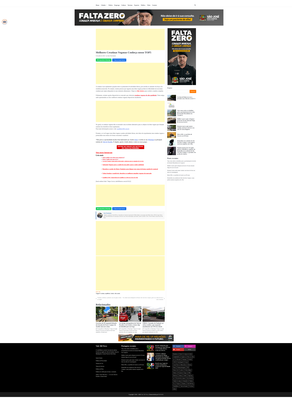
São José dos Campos (180, 378)
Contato (154, 5)
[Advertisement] (130, 39)
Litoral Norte (176, 364)
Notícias (189, 364)
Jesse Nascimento (107, 213)
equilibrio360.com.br (123, 129)
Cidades (103, 5)
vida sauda (117, 293)
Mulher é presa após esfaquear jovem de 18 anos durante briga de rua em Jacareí (186, 120)
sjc (173, 378)
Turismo (130, 5)
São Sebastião (190, 378)
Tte (174, 383)
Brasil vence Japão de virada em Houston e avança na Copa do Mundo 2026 (162, 366)
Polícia (111, 5)
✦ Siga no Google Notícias (119, 60)
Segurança (190, 375)
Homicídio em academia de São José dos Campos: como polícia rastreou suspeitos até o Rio (186, 142)
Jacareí (186, 362)
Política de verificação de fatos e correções (106, 371)
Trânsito (191, 381)
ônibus (174, 389)
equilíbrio (107, 293)
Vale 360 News (190, 383)
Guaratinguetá (180, 362)
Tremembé (185, 381)
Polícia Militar (188, 370)
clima (192, 356)
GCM (174, 362)
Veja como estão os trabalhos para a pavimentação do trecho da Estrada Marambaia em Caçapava (186, 113)
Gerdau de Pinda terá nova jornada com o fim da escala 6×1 (186, 97)
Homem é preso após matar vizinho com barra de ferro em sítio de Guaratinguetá (185, 128)
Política (143, 5)
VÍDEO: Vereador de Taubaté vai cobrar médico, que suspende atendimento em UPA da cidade (153, 324)
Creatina (102, 293)
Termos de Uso (99, 363)
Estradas (190, 359)
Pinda (174, 367)
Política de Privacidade (101, 360)
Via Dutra (191, 386)
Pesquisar (169, 88)
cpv (174, 359)
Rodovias (175, 375)
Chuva (188, 356)
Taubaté (174, 381)
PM (188, 367)
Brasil (181, 354)
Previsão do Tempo (182, 372)
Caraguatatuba (176, 356)
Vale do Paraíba (107, 142)
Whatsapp (151, 140)
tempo (136, 140)
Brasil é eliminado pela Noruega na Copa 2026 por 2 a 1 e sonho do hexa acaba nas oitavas (162, 348)
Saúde (112, 293)
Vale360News (176, 386)
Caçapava (183, 356)
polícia (181, 370)
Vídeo (148, 5)
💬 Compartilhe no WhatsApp (103, 60)
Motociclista (183, 364)
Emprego (117, 5)
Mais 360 (98, 291)
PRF (189, 372)
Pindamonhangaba (181, 367)
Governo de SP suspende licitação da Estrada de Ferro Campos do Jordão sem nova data (106, 324)
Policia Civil (176, 370)
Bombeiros (175, 354)
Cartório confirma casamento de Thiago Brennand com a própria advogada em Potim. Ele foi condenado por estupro (163, 357)
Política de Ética (100, 369)
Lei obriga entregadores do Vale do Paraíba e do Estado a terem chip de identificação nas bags (130, 324)
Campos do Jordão (188, 354)
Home (97, 5)
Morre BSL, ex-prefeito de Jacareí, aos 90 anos (184, 135)
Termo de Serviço (100, 366)
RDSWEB (160, 394)
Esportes (136, 5)
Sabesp (180, 375)
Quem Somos (99, 358)
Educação (178, 359)
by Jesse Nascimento (111, 55)
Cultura (123, 5)
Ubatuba (183, 383)
